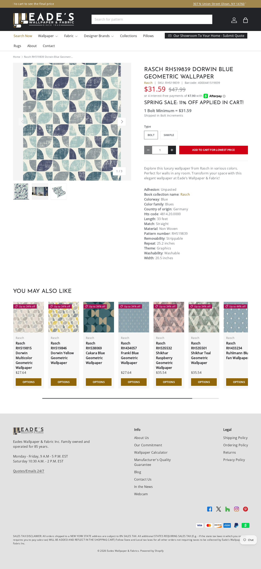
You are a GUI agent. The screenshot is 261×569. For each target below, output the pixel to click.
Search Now (23, 36)
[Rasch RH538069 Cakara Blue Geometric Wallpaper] (98, 317)
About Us (141, 438)
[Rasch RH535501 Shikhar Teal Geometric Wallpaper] (204, 317)
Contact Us (143, 479)
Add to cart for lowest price (213, 150)
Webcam (141, 494)
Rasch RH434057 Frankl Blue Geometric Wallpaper (130, 353)
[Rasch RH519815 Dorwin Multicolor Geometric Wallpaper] (28, 317)
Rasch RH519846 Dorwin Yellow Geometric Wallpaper (62, 353)
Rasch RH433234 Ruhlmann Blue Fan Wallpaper (238, 350)
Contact (49, 46)
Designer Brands (97, 36)
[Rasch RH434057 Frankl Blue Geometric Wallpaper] (133, 317)
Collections (128, 36)
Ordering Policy (235, 445)
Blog (137, 472)
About (32, 46)
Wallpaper (46, 36)
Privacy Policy (234, 460)
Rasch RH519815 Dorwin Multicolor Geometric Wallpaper (24, 355)
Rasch (148, 83)
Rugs (17, 46)
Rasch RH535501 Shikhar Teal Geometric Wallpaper (201, 353)
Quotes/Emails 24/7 (28, 471)
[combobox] (152, 19)
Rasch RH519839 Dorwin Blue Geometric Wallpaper (48, 57)
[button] (245, 20)
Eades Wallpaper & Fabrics (123, 550)
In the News (143, 486)
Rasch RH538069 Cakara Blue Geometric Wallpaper (95, 353)
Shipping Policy (235, 438)
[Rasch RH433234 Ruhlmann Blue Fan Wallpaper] (239, 317)
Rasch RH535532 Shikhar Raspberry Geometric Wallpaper (164, 355)
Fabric (69, 36)
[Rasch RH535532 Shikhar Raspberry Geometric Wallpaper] (169, 317)
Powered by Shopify (152, 550)
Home (16, 57)
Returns (229, 452)
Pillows (148, 36)
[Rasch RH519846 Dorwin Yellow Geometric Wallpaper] (63, 317)
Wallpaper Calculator (151, 452)
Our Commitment (148, 445)
